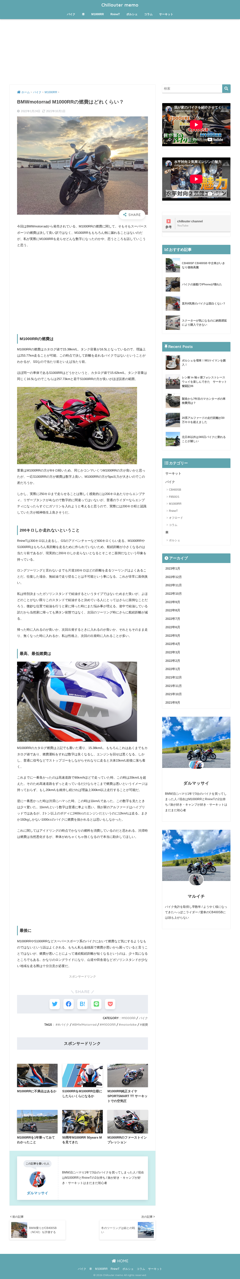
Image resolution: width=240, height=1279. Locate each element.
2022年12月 (173, 577)
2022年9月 (172, 602)
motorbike (129, 1024)
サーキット (166, 14)
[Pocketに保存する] (110, 1004)
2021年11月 (173, 686)
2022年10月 (173, 593)
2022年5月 (172, 635)
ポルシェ (132, 14)
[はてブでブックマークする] (82, 1004)
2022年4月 (172, 644)
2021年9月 (172, 702)
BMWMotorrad (85, 1024)
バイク (71, 14)
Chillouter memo (120, 5)
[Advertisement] (120, 51)
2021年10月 (173, 694)
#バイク (63, 1024)
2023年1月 (172, 568)
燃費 (145, 1024)
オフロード (176, 517)
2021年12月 (173, 677)
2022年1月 (172, 669)
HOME (122, 1261)
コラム (148, 14)
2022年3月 (172, 652)
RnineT (115, 14)
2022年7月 (172, 619)
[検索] (226, 88)
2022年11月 (173, 585)
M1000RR (97, 14)
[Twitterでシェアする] (55, 1004)
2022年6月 (172, 627)
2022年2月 (172, 661)
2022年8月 (172, 610)
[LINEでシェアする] (96, 1004)
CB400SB (175, 489)
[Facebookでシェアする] (68, 1004)
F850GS (174, 496)
